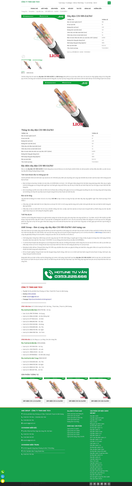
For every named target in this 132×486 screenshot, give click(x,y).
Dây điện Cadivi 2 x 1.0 (96, 439)
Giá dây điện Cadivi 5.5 (96, 465)
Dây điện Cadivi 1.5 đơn (96, 431)
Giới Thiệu (44, 8)
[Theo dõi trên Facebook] (91, 483)
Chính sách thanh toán (73, 419)
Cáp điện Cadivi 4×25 (96, 463)
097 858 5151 (33, 346)
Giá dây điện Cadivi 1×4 (96, 428)
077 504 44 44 (33, 319)
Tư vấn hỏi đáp (88, 3)
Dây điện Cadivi (94, 416)
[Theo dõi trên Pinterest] (98, 483)
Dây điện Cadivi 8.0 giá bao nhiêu (99, 471)
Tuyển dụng (61, 3)
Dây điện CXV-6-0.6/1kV (55, 401)
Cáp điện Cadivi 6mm (96, 467)
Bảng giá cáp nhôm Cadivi (97, 424)
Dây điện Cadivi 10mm (96, 475)
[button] (23, 56)
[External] (3, 472)
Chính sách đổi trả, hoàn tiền (74, 417)
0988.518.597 (43, 358)
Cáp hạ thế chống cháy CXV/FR (75, 436)
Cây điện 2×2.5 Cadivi (96, 441)
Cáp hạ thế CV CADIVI (73, 429)
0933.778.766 (41, 310)
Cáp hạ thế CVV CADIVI (73, 431)
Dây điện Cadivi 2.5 (95, 435)
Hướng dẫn (98, 8)
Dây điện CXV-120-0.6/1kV (100, 401)
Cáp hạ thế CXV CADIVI (73, 433)
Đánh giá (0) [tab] (30, 72)
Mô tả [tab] (23, 72)
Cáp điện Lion (39, 11)
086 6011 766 (33, 370)
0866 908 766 (33, 332)
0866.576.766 (33, 330)
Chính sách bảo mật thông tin (75, 414)
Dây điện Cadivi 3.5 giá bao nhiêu (99, 453)
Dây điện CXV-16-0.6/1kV (77, 401)
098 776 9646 (34, 313)
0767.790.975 (34, 349)
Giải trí (95, 3)
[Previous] (24, 36)
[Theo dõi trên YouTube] (105, 483)
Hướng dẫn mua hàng (73, 421)
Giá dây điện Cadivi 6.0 (96, 469)
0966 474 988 (33, 316)
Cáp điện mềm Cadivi (96, 420)
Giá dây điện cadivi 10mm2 (97, 473)
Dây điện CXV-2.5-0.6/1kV (32, 401)
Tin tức (78, 8)
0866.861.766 (33, 321)
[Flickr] (108, 483)
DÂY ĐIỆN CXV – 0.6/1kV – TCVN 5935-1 (56, 11)
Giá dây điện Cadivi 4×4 (96, 455)
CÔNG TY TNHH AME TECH (30, 2)
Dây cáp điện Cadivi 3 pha (97, 449)
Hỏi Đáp (70, 8)
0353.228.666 (32, 294)
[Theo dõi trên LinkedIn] (101, 483)
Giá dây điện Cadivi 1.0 (96, 426)
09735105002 (33, 354)
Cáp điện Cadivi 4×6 (95, 459)
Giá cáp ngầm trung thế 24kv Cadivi (100, 477)
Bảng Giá (88, 8)
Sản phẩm (54, 8)
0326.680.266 (33, 327)
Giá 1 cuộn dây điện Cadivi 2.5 (98, 437)
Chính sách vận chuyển (73, 415)
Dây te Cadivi (93, 422)
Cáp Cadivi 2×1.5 (94, 443)
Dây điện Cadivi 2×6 (95, 445)
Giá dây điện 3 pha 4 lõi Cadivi (98, 451)
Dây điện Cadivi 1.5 (95, 430)
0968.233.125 (33, 352)
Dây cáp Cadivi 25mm (96, 478)
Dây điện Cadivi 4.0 (95, 457)
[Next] (62, 36)
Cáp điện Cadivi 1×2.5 (95, 433)
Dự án (63, 8)
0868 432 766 (33, 367)
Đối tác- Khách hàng (78, 3)
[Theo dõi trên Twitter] (94, 483)
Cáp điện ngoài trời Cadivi (97, 418)
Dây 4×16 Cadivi (94, 461)
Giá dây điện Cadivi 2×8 (96, 447)
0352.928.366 (33, 324)
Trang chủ (34, 8)
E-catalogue (69, 3)
